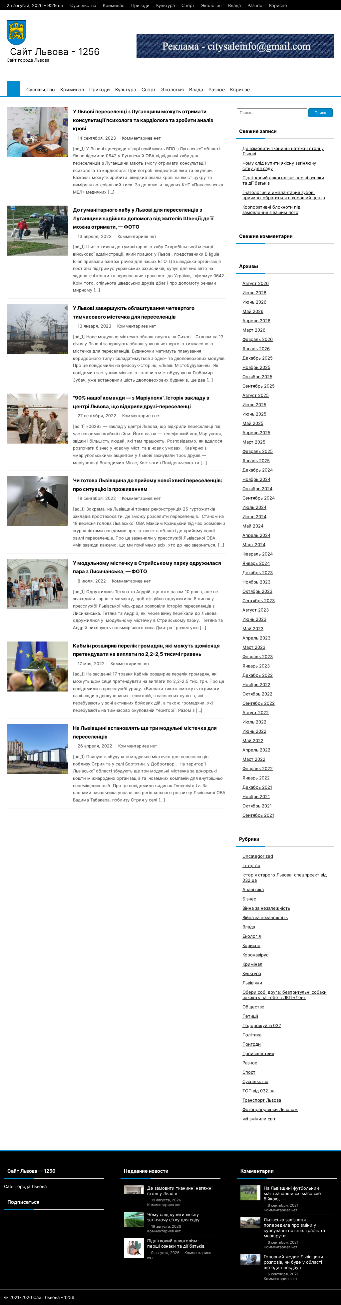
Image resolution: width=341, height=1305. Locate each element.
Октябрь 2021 (257, 805)
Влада (234, 5)
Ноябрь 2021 (256, 796)
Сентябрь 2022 (258, 703)
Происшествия (258, 1053)
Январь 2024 (256, 563)
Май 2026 (252, 311)
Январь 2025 (256, 460)
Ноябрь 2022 (256, 684)
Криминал (114, 5)
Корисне (278, 5)
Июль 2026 (254, 292)
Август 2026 (255, 283)
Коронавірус (255, 954)
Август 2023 (255, 610)
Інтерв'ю (251, 865)
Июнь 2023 (254, 619)
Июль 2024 (254, 507)
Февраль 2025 (257, 451)
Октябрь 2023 (257, 591)
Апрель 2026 (256, 320)
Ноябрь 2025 (256, 367)
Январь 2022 (256, 777)
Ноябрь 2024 (256, 479)
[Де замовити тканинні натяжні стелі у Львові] (134, 1189)
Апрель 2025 (256, 432)
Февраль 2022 (257, 768)
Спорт (187, 5)
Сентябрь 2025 (258, 386)
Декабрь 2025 (257, 358)
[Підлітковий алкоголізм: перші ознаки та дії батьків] (134, 1248)
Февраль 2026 (257, 339)
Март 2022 (253, 759)
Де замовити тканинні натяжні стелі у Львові (179, 1190)
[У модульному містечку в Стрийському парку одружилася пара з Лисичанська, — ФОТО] (37, 607)
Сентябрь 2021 (258, 815)
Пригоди (140, 5)
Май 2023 (252, 628)
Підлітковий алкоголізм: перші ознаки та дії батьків (175, 1243)
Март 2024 (253, 544)
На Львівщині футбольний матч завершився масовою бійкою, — (292, 1193)
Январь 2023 (256, 665)
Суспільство (83, 5)
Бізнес (249, 898)
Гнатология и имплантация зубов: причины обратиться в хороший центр (283, 195)
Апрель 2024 (256, 535)
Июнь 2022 (254, 731)
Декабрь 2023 (257, 572)
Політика (251, 1034)
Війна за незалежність (266, 908)
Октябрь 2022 (257, 693)
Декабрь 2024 (257, 470)
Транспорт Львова (261, 1100)
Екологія (251, 936)
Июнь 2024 (254, 516)
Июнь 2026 (254, 302)
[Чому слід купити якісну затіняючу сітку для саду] (134, 1219)
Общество (253, 1006)
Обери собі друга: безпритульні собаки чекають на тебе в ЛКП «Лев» (284, 994)
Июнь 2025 (254, 414)
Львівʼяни (252, 982)
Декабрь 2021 (257, 787)
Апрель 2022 (256, 749)
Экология (211, 5)
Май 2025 (252, 423)
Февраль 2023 (257, 656)
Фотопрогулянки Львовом (270, 1109)
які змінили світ (259, 1118)
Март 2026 (253, 330)
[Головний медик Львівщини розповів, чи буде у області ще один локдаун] (250, 1259)
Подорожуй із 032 (261, 1025)
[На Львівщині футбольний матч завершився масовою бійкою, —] (250, 1192)
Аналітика (253, 889)
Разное (254, 5)
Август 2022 (255, 712)
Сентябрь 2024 (258, 498)
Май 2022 (252, 740)
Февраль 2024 (257, 554)
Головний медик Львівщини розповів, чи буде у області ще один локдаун (293, 1262)
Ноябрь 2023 (256, 582)
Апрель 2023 (256, 638)
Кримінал (252, 964)
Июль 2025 (254, 404)
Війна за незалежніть (265, 917)
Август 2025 (255, 395)
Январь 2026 (256, 348)
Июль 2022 (254, 721)
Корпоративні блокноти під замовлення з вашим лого (271, 209)
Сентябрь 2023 (258, 600)
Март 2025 (253, 442)
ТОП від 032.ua (258, 1090)
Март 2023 (253, 647)
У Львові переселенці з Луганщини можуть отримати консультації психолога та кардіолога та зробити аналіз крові (143, 120)
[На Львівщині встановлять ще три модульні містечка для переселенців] (37, 772)
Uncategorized (257, 856)
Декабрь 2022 (257, 675)
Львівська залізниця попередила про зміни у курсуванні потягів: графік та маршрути (294, 1227)
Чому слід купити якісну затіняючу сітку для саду (173, 1217)
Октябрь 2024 (257, 488)
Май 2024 (252, 526)
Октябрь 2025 (257, 376)
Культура (165, 5)
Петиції (250, 1016)
